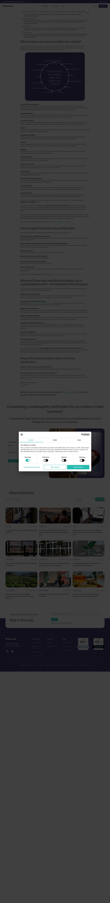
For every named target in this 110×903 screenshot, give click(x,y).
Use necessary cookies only (32, 467)
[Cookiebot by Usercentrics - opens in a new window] (82, 435)
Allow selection (55, 467)
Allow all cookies (78, 467)
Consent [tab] (30, 440)
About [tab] (79, 440)
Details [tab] (55, 440)
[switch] (46, 460)
